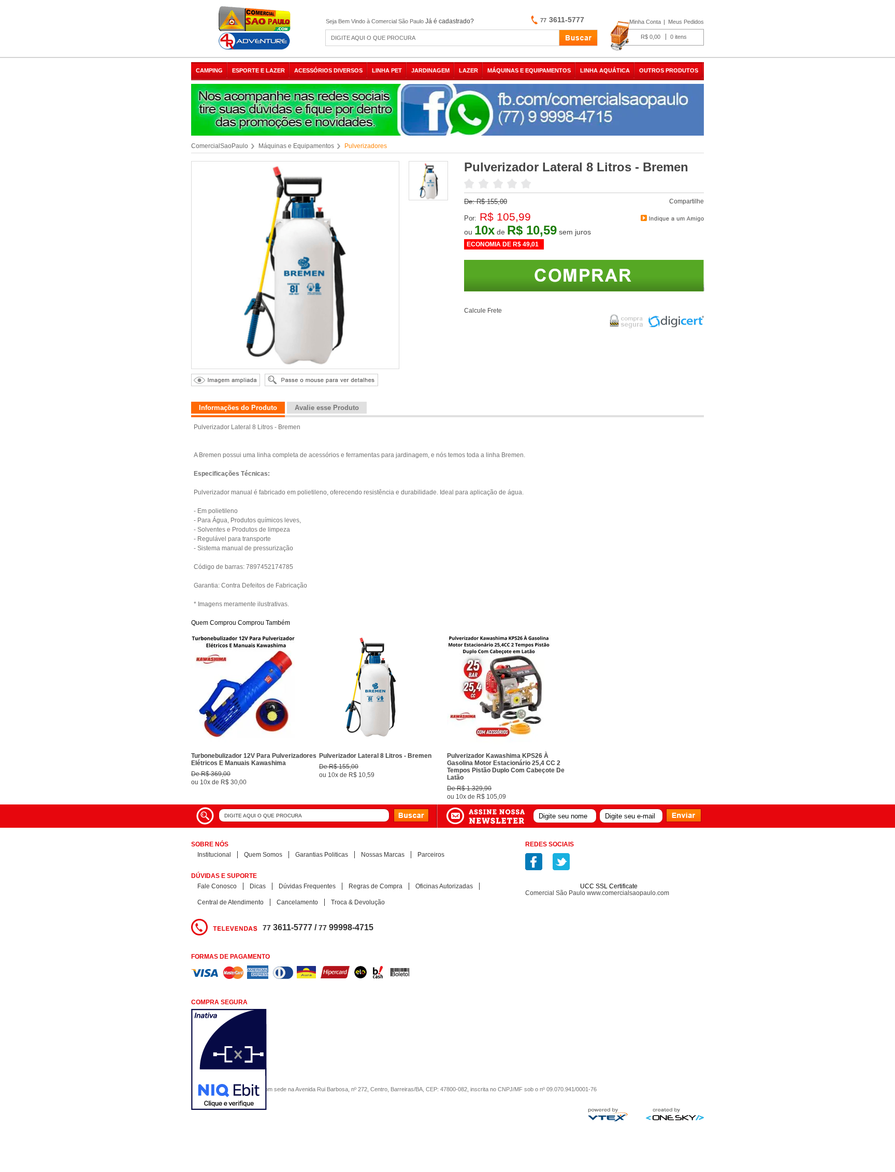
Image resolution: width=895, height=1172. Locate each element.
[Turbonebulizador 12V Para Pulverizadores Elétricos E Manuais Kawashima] (243, 746)
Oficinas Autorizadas (444, 886)
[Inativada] (284, 1060)
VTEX (608, 1114)
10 (484, 230)
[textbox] (442, 38)
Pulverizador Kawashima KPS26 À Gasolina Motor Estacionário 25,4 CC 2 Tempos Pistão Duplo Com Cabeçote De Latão (506, 766)
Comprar (584, 275)
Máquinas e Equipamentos (529, 70)
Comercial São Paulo (255, 28)
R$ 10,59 (532, 230)
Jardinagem (430, 70)
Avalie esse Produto (327, 408)
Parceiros (430, 854)
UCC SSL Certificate (609, 886)
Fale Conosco (217, 886)
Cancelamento (297, 902)
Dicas (258, 886)
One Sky (675, 1114)
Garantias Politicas (321, 854)
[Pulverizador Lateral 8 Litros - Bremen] (371, 746)
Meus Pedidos (686, 22)
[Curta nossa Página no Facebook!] (533, 861)
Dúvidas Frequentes (307, 886)
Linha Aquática (605, 70)
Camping (209, 70)
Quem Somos (263, 854)
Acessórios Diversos (328, 70)
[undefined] (295, 265)
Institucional (214, 854)
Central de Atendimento (230, 902)
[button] (609, 868)
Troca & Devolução (358, 902)
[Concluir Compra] (657, 36)
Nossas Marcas (383, 854)
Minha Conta (645, 22)
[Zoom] (428, 197)
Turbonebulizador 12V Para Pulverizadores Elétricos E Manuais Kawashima (253, 759)
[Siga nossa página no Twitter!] (561, 861)
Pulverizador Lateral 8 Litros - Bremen (375, 755)
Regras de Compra (375, 886)
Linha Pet (387, 70)
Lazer (468, 70)
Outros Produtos (668, 70)
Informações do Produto (238, 408)
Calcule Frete (483, 310)
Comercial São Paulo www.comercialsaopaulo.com (597, 893)
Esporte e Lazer (258, 70)
